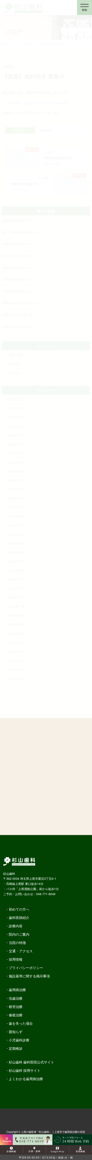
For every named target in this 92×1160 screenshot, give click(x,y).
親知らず (15, 1031)
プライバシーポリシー (26, 967)
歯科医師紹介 (19, 917)
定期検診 (15, 1048)
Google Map (57, 1151)
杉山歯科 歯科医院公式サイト (31, 1062)
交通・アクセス (21, 950)
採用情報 (15, 959)
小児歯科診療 (19, 1040)
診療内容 (15, 925)
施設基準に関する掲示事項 (29, 976)
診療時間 (11, 1151)
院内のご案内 (19, 934)
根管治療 (15, 1006)
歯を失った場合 (21, 1023)
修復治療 (15, 1014)
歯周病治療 (17, 989)
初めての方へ (19, 909)
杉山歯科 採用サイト (24, 1070)
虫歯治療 (15, 998)
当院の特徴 (17, 942)
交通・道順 (34, 1151)
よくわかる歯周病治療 (26, 1078)
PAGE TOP (81, 1124)
